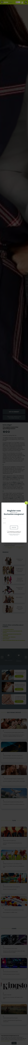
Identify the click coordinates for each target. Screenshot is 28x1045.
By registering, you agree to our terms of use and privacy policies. (14, 532)
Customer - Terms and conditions (14, 534)
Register (14, 527)
